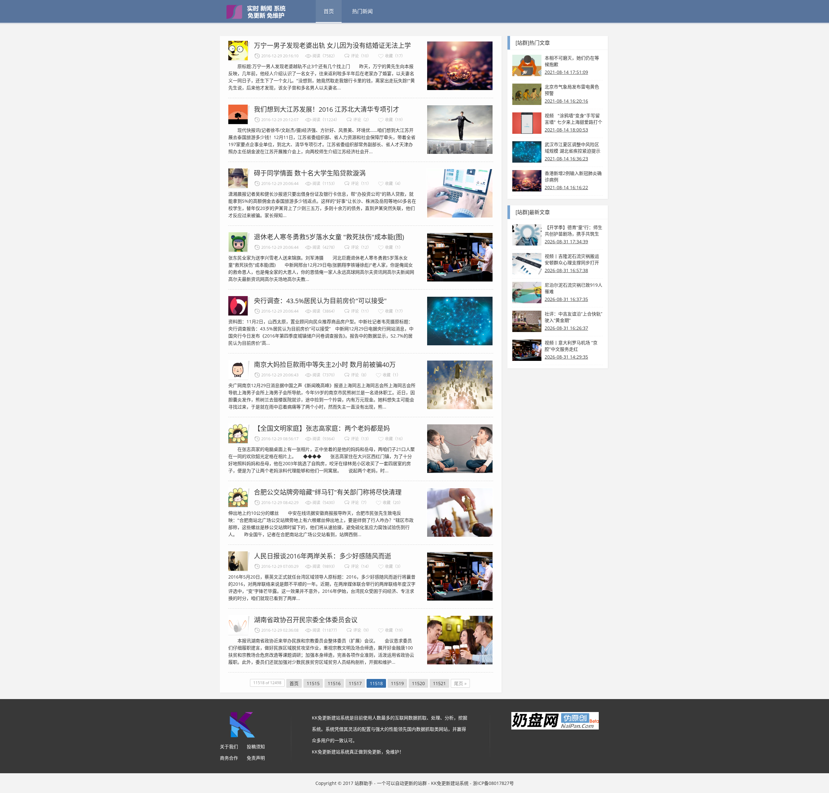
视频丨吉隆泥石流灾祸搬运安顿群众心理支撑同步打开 (572, 259)
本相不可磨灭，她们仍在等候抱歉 (572, 61)
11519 (397, 683)
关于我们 (229, 746)
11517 (355, 683)
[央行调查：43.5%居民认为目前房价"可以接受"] (460, 320)
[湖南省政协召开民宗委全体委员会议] (460, 640)
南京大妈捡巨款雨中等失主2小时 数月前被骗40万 (325, 364)
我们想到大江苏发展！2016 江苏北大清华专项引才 (326, 109)
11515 (313, 683)
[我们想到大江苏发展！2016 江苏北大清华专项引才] (460, 129)
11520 (418, 683)
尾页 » (460, 683)
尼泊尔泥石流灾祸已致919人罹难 (573, 288)
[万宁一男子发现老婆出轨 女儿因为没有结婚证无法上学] (460, 65)
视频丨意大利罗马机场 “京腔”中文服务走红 (571, 345)
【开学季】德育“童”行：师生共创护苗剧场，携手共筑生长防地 (573, 230)
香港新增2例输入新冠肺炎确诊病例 (573, 176)
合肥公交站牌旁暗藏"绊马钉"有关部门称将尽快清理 (328, 492)
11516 (334, 683)
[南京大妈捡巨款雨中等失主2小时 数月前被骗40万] (460, 384)
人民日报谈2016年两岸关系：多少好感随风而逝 (322, 556)
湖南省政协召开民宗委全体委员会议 (306, 619)
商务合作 (229, 758)
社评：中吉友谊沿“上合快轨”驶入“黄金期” (573, 317)
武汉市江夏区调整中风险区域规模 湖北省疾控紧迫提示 (572, 147)
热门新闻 (362, 11)
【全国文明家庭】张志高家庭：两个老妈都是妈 (322, 428)
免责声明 (256, 758)
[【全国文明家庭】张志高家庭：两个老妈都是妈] (460, 448)
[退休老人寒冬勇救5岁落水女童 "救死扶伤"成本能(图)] (460, 257)
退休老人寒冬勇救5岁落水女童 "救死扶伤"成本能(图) (329, 237)
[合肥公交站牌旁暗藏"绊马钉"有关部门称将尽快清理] (460, 512)
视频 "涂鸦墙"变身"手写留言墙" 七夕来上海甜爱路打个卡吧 (573, 118)
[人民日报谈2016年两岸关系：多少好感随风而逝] (460, 576)
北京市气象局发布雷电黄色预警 (572, 90)
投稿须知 (256, 746)
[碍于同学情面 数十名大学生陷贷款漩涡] (460, 193)
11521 (439, 683)
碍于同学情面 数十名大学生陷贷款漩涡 (310, 173)
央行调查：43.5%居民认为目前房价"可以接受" (320, 300)
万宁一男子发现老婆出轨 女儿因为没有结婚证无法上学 (332, 45)
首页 (329, 11)
